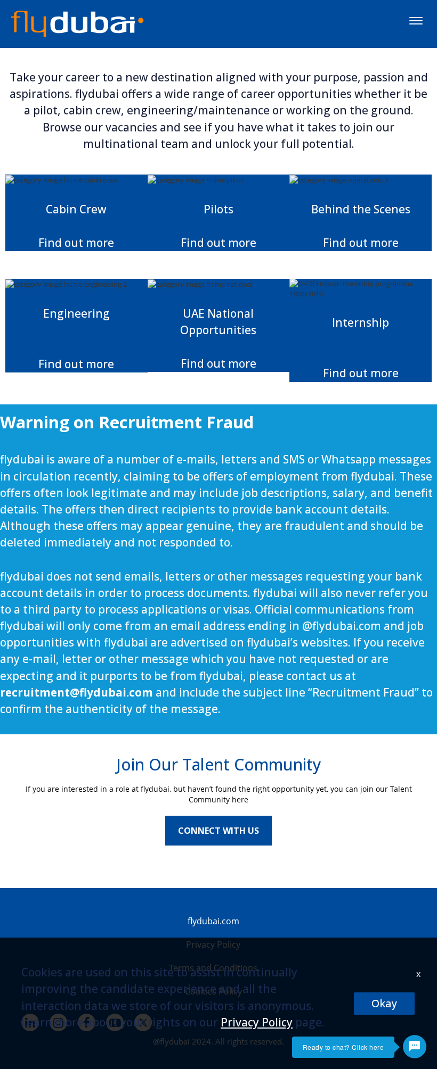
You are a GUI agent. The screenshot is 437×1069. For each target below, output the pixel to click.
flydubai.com (213, 921)
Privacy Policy (257, 1022)
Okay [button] (384, 1003)
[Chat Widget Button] (414, 1046)
